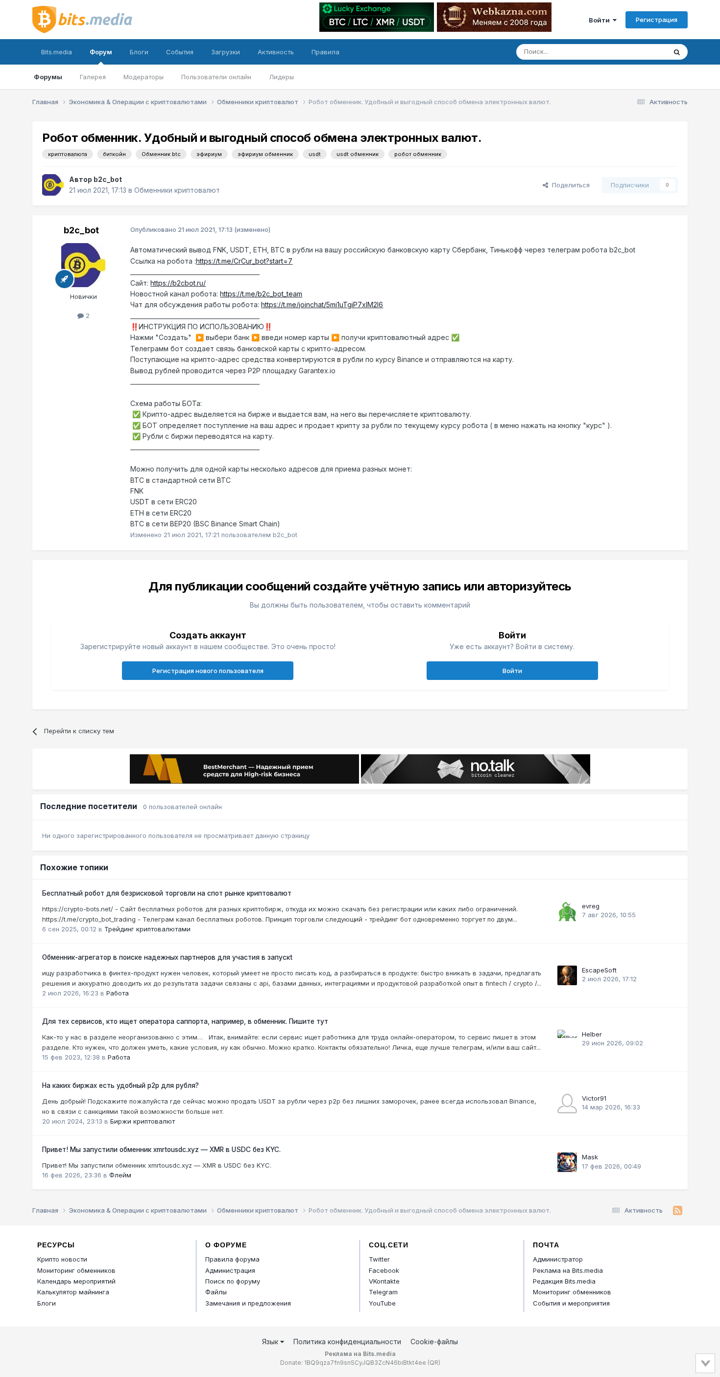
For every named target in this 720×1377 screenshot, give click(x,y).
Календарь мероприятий (76, 1281)
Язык (271, 1341)
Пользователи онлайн (216, 77)
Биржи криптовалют (142, 1121)
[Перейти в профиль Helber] (567, 1039)
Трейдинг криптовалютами (147, 929)
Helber (592, 1034)
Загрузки (225, 52)
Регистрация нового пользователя (208, 671)
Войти (601, 20)
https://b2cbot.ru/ (178, 283)
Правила (325, 52)
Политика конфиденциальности (347, 1341)
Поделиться (569, 185)
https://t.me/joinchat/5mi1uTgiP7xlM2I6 (322, 304)
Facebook (384, 1270)
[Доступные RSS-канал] (678, 1211)
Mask (590, 1157)
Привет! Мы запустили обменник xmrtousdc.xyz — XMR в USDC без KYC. (161, 1149)
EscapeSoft (599, 970)
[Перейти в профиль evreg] (567, 911)
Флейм (120, 1175)
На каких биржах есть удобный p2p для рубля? (120, 1085)
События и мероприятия (571, 1303)
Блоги (139, 52)
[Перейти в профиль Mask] (567, 1162)
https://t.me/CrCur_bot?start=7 (244, 261)
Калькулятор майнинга (73, 1292)
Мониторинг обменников (76, 1270)
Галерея (93, 77)
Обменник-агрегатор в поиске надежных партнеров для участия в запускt (167, 957)
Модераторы (143, 77)
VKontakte (384, 1281)
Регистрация (656, 19)
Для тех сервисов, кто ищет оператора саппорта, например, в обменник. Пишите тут (185, 1021)
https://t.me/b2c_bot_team (261, 294)
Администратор (558, 1259)
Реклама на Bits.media (568, 1270)
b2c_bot (108, 179)
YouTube (382, 1303)
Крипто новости (62, 1259)
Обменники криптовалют (177, 190)
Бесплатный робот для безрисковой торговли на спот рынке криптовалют (166, 893)
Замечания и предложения (248, 1303)
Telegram (383, 1292)
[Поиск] (677, 52)
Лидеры (281, 77)
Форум (101, 52)
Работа (117, 993)
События (179, 52)
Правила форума (232, 1259)
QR (434, 1362)
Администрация (230, 1270)
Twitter (379, 1259)
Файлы (216, 1292)
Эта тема (639, 51)
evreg (591, 906)
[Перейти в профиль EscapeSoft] (567, 975)
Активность (276, 52)
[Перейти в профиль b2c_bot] (53, 185)
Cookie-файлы (434, 1341)
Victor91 (594, 1098)
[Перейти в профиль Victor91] (567, 1103)
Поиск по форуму (232, 1281)
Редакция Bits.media (564, 1281)
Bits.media (56, 52)
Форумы (48, 77)
